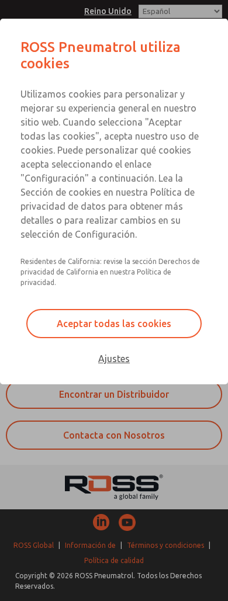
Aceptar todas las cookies (114, 323)
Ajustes (114, 358)
